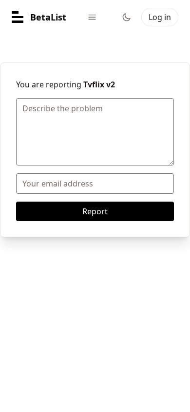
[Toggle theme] (126, 17)
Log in (160, 17)
